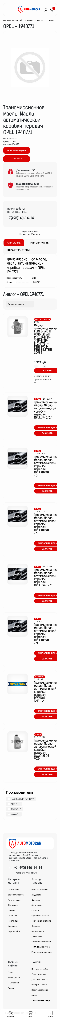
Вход (10, 972)
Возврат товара (39, 984)
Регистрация (14, 977)
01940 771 (39, 621)
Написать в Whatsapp (30, 234)
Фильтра (36, 900)
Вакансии (12, 926)
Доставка (13, 905)
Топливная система (41, 946)
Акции (11, 988)
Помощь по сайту (40, 969)
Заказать (16, 158)
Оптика (35, 910)
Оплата (11, 910)
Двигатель (37, 936)
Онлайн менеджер (41, 1000)
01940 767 (39, 453)
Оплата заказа (39, 974)
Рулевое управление (42, 952)
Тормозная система (41, 921)
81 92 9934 (39, 737)
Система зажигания (41, 941)
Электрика (37, 905)
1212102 (38, 679)
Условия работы (16, 894)
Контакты (13, 921)
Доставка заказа (40, 979)
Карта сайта (14, 931)
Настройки (13, 982)
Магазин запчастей (12, 20)
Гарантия (12, 915)
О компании (14, 889)
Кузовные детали (40, 915)
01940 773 (39, 511)
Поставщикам (14, 900)
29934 (37, 322)
